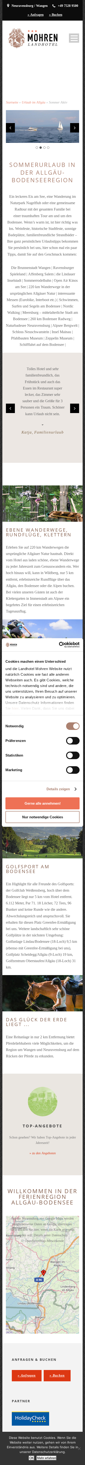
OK (31, 1458)
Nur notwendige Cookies (42, 817)
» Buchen (55, 15)
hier (15, 708)
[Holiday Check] (30, 1418)
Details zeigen (58, 789)
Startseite (12, 102)
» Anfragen (36, 15)
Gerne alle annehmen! (43, 803)
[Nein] (79, 1448)
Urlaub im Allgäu (33, 102)
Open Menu (74, 38)
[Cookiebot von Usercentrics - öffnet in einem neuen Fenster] (60, 645)
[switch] (73, 741)
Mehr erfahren (46, 1458)
